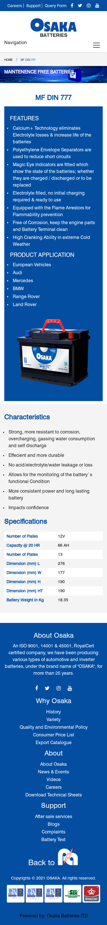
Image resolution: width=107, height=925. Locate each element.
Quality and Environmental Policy (54, 727)
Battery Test (53, 839)
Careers (14, 6)
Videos (54, 779)
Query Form (55, 6)
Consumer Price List (53, 735)
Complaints (53, 832)
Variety (53, 719)
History (53, 712)
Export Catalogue (54, 742)
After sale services (53, 816)
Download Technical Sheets (53, 795)
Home (8, 59)
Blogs (54, 824)
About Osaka (53, 764)
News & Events (53, 772)
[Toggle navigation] (96, 45)
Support (33, 6)
